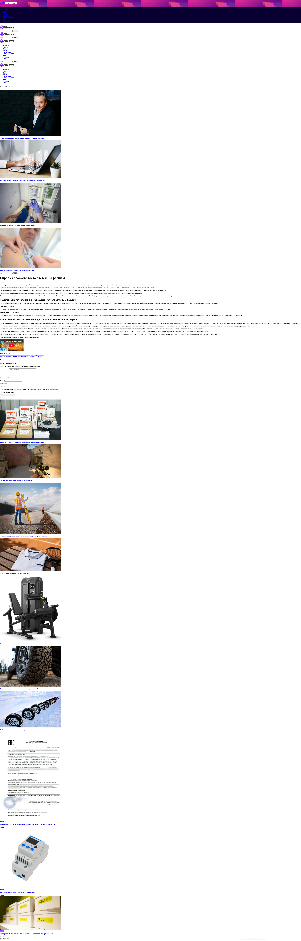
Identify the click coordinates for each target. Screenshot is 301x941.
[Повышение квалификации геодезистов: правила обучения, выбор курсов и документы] (30, 533)
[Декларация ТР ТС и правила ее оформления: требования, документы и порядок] (30, 820)
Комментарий (4, 378)
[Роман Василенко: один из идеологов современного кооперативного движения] (30, 135)
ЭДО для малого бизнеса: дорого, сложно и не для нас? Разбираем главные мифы (22, 180)
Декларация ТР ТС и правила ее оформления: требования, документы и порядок (27, 824)
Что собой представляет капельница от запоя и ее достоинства (17, 225)
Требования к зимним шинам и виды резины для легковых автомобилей (20, 730)
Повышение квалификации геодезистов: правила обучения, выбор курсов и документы (24, 536)
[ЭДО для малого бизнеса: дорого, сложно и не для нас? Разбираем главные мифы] (30, 178)
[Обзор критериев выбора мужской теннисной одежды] (30, 570)
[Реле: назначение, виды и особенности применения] (30, 888)
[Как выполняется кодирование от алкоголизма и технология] (30, 267)
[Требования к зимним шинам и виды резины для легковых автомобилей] (30, 727)
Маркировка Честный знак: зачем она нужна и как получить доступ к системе (26, 934)
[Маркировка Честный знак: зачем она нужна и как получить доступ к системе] (30, 929)
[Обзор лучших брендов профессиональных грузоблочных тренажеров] (30, 641)
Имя (1, 380)
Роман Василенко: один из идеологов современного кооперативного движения (22, 138)
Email (2, 383)
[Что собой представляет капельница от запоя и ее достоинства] (30, 222)
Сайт (1, 386)
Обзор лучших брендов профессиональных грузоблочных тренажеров (19, 643)
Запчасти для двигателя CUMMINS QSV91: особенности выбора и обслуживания (22, 442)
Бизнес (2, 821)
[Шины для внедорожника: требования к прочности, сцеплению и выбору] (30, 686)
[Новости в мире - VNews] (7, 42)
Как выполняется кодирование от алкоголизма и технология (17, 270)
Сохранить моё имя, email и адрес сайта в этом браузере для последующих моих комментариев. (30, 389)
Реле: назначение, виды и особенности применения (17, 892)
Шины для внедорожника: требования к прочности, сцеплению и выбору (20, 689)
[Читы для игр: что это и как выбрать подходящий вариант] (30, 478)
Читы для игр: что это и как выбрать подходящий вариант (16, 480)
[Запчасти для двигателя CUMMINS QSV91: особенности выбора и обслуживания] (30, 439)
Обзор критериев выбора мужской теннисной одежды (15, 573)
